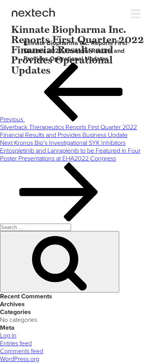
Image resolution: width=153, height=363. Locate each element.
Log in (8, 336)
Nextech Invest (33, 12)
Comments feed (21, 351)
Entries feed (16, 343)
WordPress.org (19, 359)
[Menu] (135, 12)
